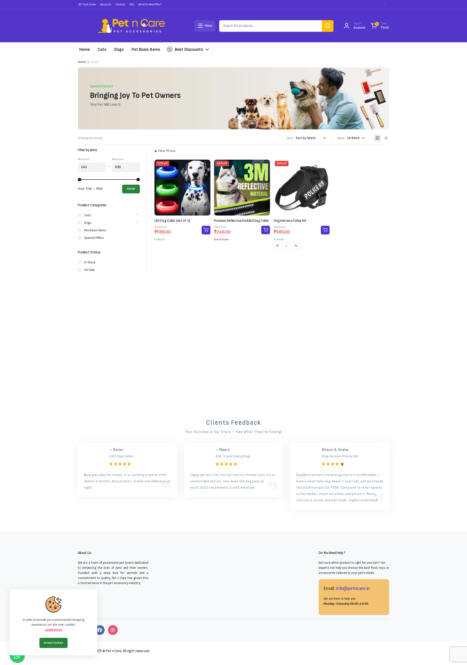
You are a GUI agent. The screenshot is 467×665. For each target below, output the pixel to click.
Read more (265, 230)
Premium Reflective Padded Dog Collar (241, 220)
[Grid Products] (377, 138)
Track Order (89, 4)
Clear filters (167, 151)
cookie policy (53, 630)
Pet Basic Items (146, 49)
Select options (325, 230)
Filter (131, 189)
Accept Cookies (53, 643)
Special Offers (94, 238)
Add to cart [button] (206, 230)
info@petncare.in (353, 588)
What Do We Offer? (149, 4)
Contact (120, 4)
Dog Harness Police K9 (290, 220)
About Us (105, 4)
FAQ (131, 4)
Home (84, 49)
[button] (379, 26)
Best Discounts (189, 49)
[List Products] (385, 138)
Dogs (119, 49)
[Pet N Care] (131, 25)
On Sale (89, 270)
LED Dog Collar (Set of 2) (172, 220)
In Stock (89, 262)
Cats (102, 49)
